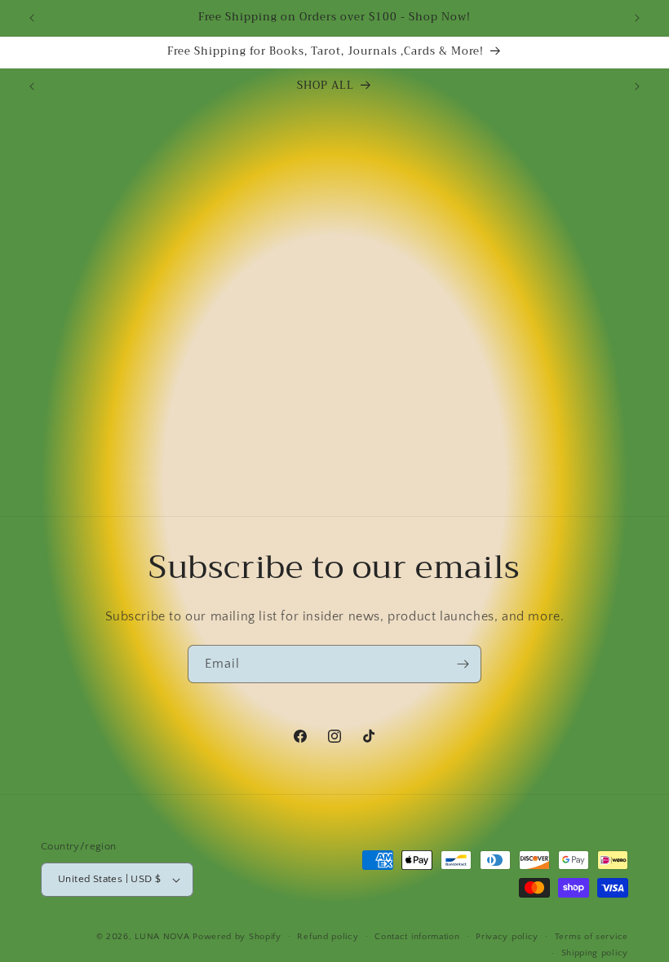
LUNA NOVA (162, 937)
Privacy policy (507, 937)
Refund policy (327, 937)
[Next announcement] (637, 18)
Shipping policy (595, 953)
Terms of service (591, 937)
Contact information (416, 937)
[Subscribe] (463, 664)
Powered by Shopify (237, 937)
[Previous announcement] (32, 18)
